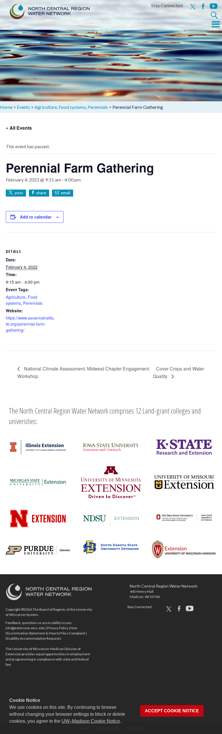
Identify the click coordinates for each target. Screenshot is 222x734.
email (65, 192)
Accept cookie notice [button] (172, 711)
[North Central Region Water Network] (45, 10)
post (19, 192)
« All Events (19, 127)
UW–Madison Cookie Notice (91, 721)
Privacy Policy (57, 628)
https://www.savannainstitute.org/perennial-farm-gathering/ (30, 324)
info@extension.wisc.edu (25, 628)
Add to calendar (35, 217)
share (41, 192)
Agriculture (15, 297)
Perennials (32, 303)
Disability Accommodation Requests (33, 638)
